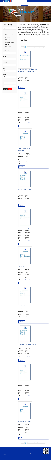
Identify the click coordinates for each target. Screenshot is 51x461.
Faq (48, 0)
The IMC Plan (21, 305)
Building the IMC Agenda (24, 228)
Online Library (25, 4)
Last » (44, 47)
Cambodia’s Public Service (34, 4)
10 (34, 47)
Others (8, 46)
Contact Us (42, 4)
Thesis (8, 37)
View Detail (21, 87)
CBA (19, 383)
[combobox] (9, 53)
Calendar (44, 0)
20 (37, 47)
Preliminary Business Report (25, 110)
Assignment (9, 34)
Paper (8, 39)
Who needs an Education (24, 421)
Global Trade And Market (24, 189)
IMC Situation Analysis (24, 267)
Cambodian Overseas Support (15, 4)
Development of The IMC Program (27, 344)
